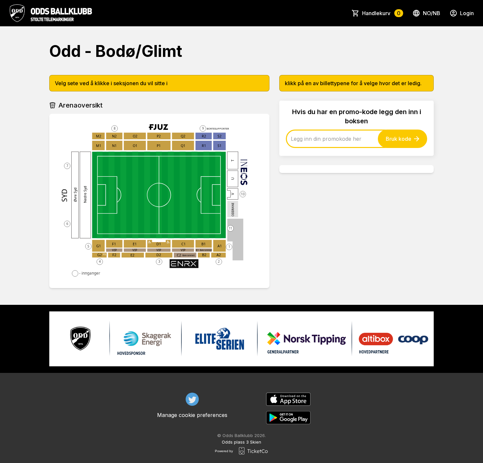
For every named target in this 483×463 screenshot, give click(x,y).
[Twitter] (192, 399)
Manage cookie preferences (192, 415)
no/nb (431, 13)
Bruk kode (398, 138)
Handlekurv (381, 13)
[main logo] (50, 13)
